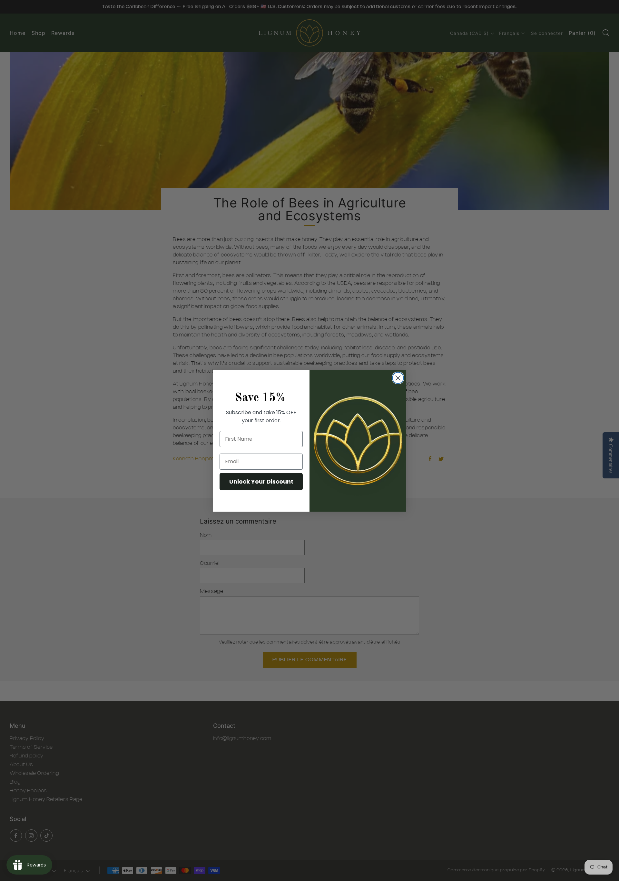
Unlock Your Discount (261, 481)
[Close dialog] (398, 378)
